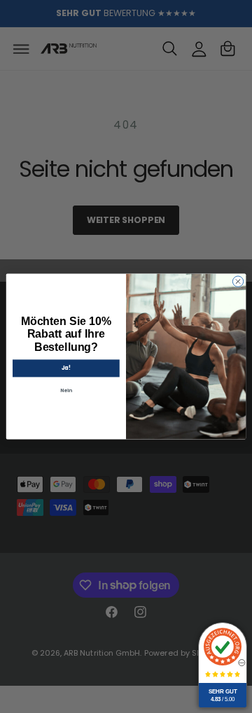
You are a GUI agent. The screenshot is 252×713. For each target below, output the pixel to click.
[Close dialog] (237, 281)
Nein (66, 390)
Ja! (66, 368)
